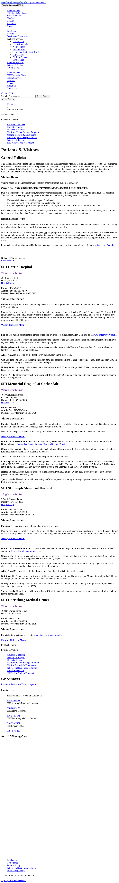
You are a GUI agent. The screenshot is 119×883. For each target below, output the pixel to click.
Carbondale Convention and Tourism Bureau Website (41, 444)
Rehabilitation (19, 49)
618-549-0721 (13, 700)
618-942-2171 (13, 715)
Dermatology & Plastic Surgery (27, 52)
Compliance (12, 862)
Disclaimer (12, 860)
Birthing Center (20, 57)
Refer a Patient (13, 10)
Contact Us (12, 26)
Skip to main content (36, 2)
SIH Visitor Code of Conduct (20, 142)
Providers (11, 31)
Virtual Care (18, 60)
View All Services (15, 62)
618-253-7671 (13, 723)
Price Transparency (16, 870)
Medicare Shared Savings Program (23, 132)
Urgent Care (18, 54)
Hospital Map (7, 283)
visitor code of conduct (105, 245)
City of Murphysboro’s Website (25, 551)
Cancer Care (18, 41)
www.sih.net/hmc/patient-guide (48, 635)
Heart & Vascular (21, 44)
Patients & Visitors (15, 65)
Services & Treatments (17, 36)
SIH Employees (14, 15)
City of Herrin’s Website (105, 335)
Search (4, 96)
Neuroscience (19, 47)
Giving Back (13, 67)
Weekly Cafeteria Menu (13, 325)
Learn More (7, 260)
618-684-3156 (13, 708)
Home (10, 104)
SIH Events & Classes (17, 13)
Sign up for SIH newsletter (13, 880)
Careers (10, 21)
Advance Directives (16, 124)
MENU (12, 5)
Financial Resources (16, 129)
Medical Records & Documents (21, 135)
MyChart (11, 18)
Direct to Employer (16, 127)
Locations (11, 33)
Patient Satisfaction (15, 140)
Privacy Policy (13, 865)
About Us (11, 23)
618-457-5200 (13, 731)
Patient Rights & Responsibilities (22, 137)
